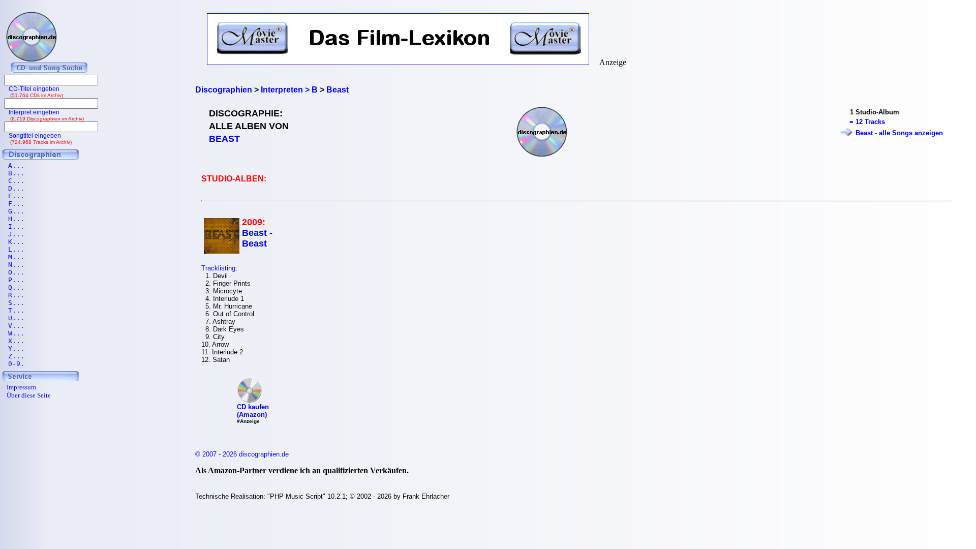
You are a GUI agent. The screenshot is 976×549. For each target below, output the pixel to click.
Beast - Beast (257, 238)
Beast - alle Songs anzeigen (899, 133)
